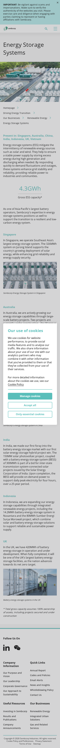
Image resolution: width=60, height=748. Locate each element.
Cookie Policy (16, 384)
